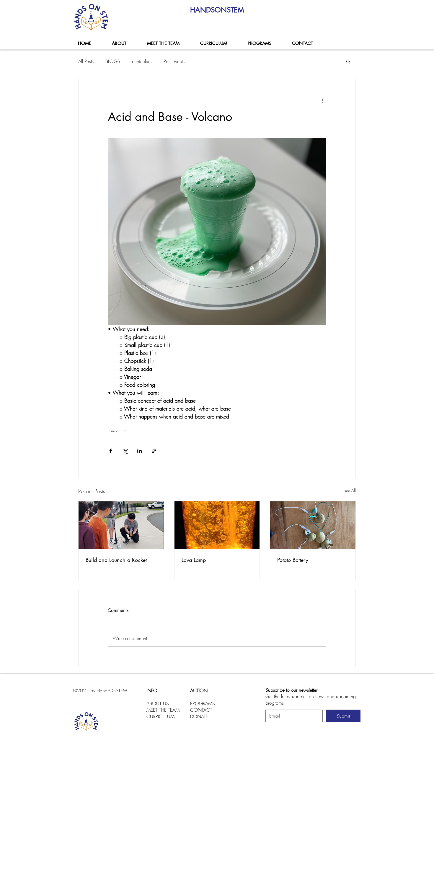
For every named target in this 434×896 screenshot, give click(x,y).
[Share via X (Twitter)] (125, 451)
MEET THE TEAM (163, 710)
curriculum (142, 61)
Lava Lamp (194, 559)
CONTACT (201, 710)
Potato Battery (292, 559)
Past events (174, 61)
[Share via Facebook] (110, 451)
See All (350, 490)
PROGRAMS (202, 703)
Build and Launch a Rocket (116, 559)
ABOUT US (157, 703)
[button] (259, 43)
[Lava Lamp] (217, 525)
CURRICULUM (160, 716)
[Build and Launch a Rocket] (121, 525)
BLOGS (112, 61)
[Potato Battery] (312, 525)
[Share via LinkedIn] (139, 451)
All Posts (86, 61)
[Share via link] (154, 451)
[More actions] (322, 100)
